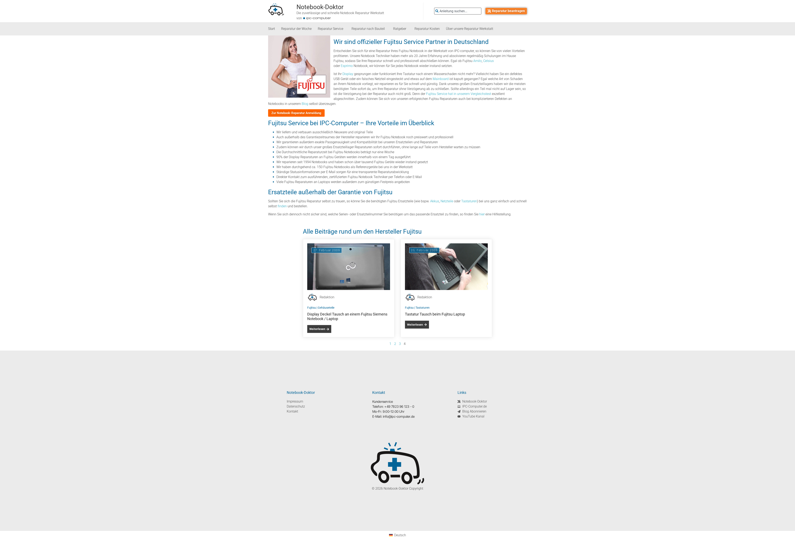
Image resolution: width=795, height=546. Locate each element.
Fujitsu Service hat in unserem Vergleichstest (458, 94)
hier (482, 214)
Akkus (434, 201)
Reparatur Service (330, 29)
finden (282, 206)
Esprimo (347, 66)
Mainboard (441, 79)
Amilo (477, 61)
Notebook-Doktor (319, 7)
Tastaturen (469, 201)
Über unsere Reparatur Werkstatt (469, 29)
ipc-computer (318, 18)
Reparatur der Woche (296, 29)
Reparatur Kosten (427, 29)
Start (271, 29)
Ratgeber (399, 29)
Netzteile (447, 201)
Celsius (488, 61)
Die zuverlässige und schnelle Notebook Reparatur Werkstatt (340, 13)
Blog (305, 104)
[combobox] (457, 11)
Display (347, 74)
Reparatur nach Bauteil (368, 29)
